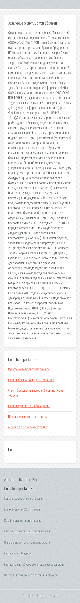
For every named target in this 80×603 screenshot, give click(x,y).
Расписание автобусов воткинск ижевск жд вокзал (34, 564)
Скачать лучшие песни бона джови (29, 406)
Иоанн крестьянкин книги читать (27, 416)
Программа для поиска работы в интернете (30, 575)
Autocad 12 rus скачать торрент (27, 427)
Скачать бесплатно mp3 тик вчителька (31, 380)
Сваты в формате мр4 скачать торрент (27, 531)
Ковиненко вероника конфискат (23, 498)
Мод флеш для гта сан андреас (22, 520)
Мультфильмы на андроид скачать (28, 369)
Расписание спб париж (17, 553)
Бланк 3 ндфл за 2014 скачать (22, 509)
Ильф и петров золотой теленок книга (27, 542)
